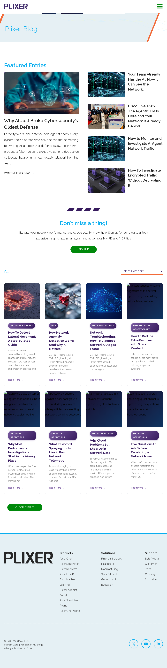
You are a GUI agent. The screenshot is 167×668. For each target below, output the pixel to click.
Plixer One (65, 558)
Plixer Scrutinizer (69, 563)
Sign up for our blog (121, 232)
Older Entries (24, 507)
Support (151, 553)
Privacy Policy (11, 648)
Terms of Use (25, 648)
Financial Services (111, 558)
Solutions (108, 553)
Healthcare (107, 563)
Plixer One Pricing (70, 610)
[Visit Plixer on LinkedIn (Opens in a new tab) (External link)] (158, 643)
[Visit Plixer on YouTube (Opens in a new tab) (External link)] (146, 643)
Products (66, 553)
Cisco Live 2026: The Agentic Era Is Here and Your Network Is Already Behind (144, 116)
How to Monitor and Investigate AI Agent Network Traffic (145, 143)
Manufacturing (109, 569)
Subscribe (151, 579)
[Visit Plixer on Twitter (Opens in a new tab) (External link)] (133, 643)
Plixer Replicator (69, 569)
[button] (159, 7)
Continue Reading (17, 173)
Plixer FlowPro (68, 574)
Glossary (150, 574)
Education (107, 584)
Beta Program (153, 558)
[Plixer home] (16, 6)
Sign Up (83, 249)
